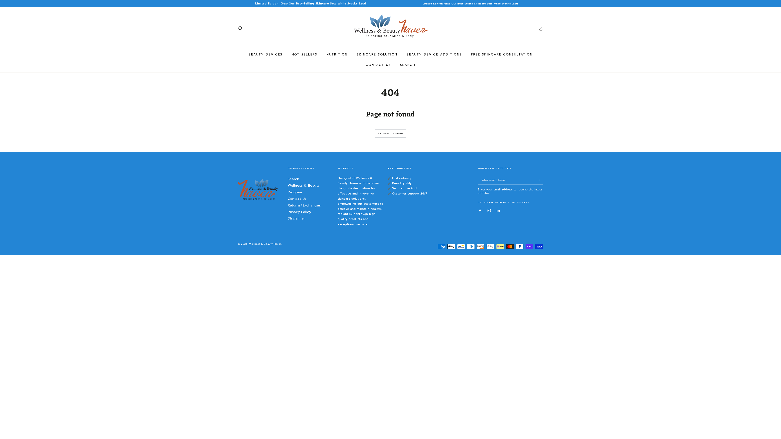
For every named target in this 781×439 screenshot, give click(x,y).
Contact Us (297, 198)
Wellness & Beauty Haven (265, 244)
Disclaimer (296, 218)
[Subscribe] (540, 180)
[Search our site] (240, 28)
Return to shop (390, 133)
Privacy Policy (299, 212)
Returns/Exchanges (304, 205)
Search (293, 179)
